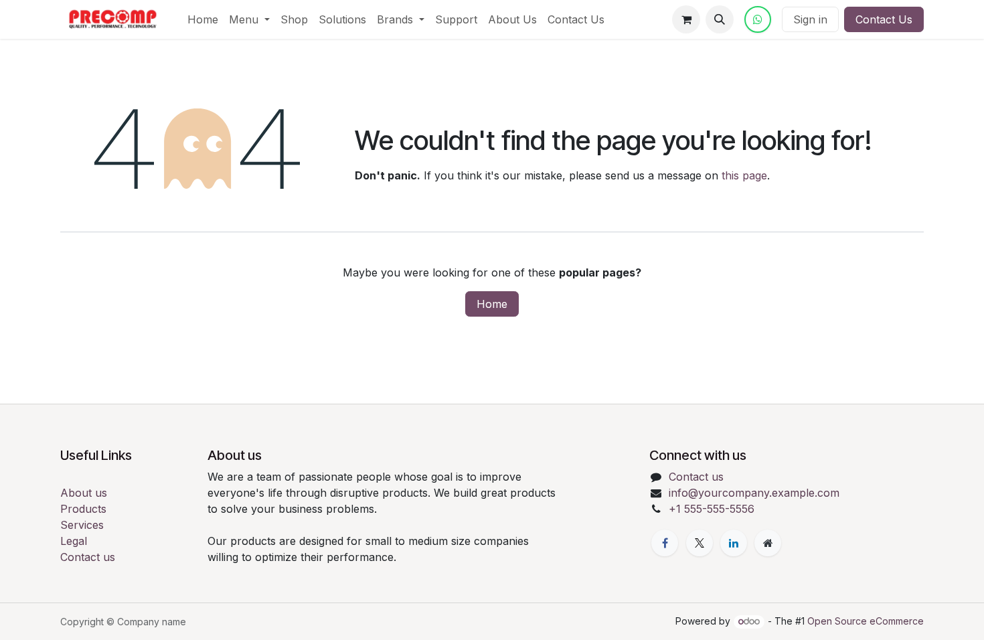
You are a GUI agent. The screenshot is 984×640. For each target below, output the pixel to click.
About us (83, 492)
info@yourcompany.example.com (754, 492)
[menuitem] (203, 19)
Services (82, 525)
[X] (699, 543)
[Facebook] (664, 543)
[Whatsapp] (757, 19)
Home (492, 304)
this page (744, 175)
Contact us (87, 557)
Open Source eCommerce (865, 621)
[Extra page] (767, 543)
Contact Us (883, 19)
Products (83, 508)
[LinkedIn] (733, 543)
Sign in (810, 19)
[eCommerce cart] (686, 19)
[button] (720, 19)
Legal (73, 541)
